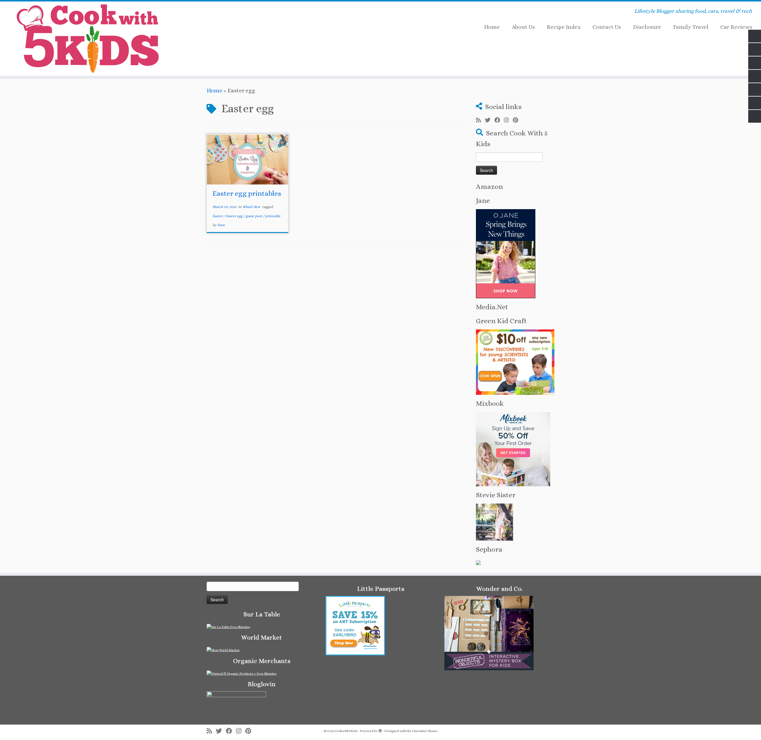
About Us (523, 27)
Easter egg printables (247, 193)
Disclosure (647, 27)
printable (272, 216)
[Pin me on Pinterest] (517, 120)
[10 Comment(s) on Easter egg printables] (283, 147)
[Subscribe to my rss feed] (480, 120)
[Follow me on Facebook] (499, 120)
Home (492, 27)
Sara (221, 225)
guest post (254, 216)
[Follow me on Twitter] (489, 120)
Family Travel (690, 27)
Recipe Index (564, 27)
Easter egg (234, 216)
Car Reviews (736, 27)
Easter (218, 216)
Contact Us (606, 27)
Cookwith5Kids (346, 731)
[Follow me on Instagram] (508, 120)
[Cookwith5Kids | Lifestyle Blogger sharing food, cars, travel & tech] (88, 38)
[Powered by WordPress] (380, 730)
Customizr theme (424, 731)
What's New (251, 207)
